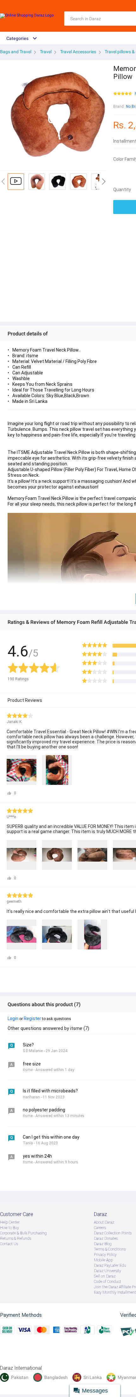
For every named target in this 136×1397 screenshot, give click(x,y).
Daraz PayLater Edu (110, 1265)
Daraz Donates (106, 1238)
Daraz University (107, 1271)
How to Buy (9, 1228)
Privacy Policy (105, 1254)
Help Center (10, 1222)
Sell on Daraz (104, 1276)
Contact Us (9, 1244)
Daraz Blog (103, 1244)
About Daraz (104, 1222)
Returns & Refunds (15, 1238)
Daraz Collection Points (113, 1233)
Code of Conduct (107, 1281)
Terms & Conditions (110, 1249)
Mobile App (103, 1260)
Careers (100, 1228)
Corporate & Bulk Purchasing (23, 1233)
